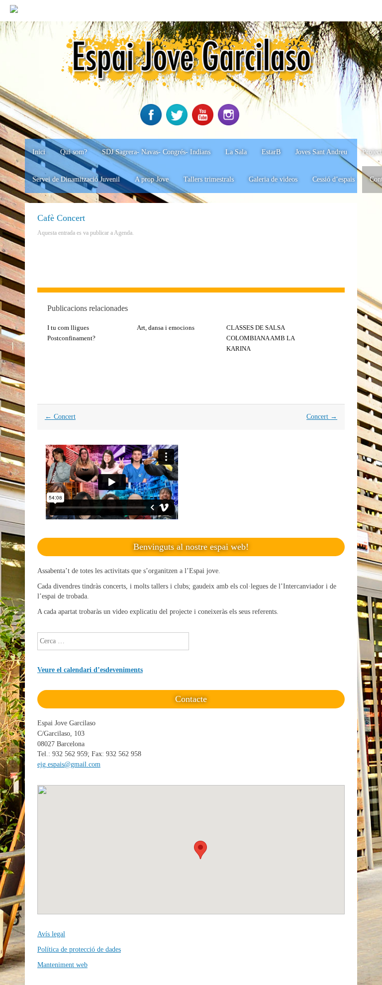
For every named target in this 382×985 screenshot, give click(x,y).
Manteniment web (62, 965)
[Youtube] (204, 123)
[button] (200, 850)
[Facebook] (152, 123)
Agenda (123, 232)
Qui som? (73, 152)
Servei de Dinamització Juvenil (76, 179)
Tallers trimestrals (209, 179)
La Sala (236, 152)
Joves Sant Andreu (321, 152)
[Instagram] (230, 123)
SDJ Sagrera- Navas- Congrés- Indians (156, 152)
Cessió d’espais (333, 179)
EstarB (271, 152)
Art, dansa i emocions (165, 327)
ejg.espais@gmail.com (68, 764)
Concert (60, 416)
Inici (38, 152)
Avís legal (51, 934)
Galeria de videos (273, 179)
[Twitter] (178, 123)
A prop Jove (152, 179)
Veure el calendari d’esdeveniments (90, 670)
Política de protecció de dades (79, 949)
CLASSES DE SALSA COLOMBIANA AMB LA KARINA (260, 338)
